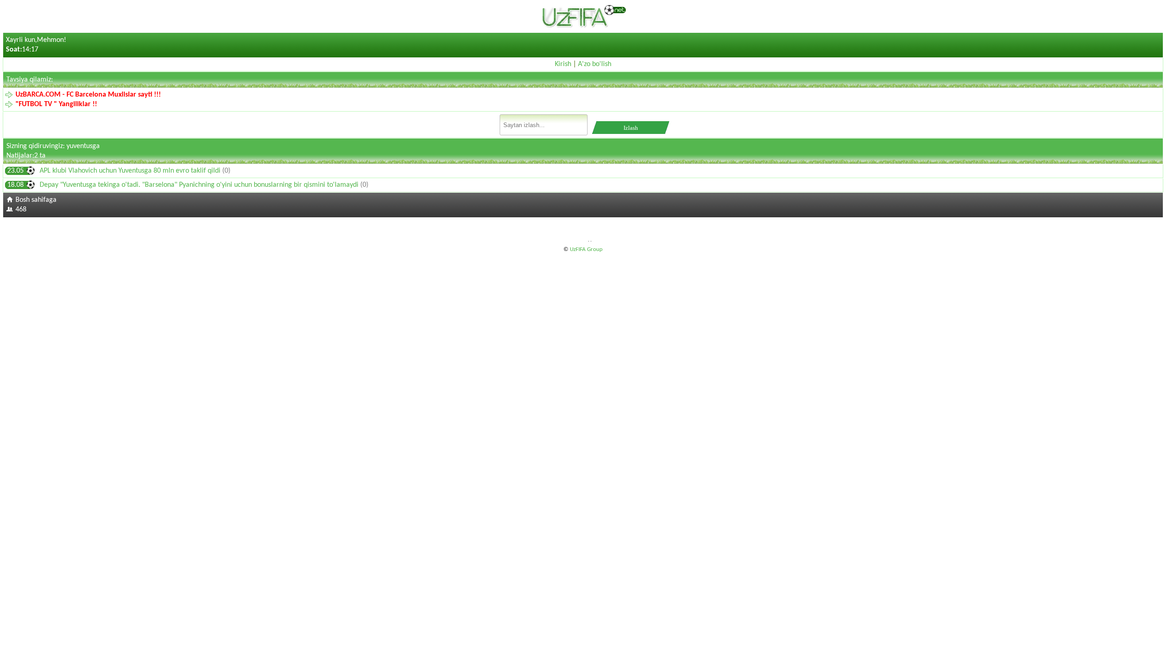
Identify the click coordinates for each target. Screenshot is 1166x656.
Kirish (563, 64)
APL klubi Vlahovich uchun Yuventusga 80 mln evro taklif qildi (131, 170)
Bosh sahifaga (35, 200)
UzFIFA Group (586, 249)
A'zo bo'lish (594, 64)
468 (20, 209)
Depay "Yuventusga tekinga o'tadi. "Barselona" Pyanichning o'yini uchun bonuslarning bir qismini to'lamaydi (200, 185)
